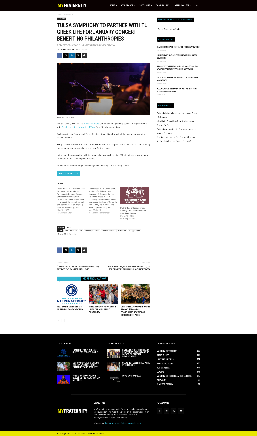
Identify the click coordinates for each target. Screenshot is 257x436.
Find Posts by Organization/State (175, 19)
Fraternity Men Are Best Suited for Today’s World (178, 47)
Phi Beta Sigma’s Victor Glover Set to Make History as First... (86, 377)
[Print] (84, 55)
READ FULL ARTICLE (68, 173)
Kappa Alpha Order (92, 231)
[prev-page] (58, 320)
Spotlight (144, 5)
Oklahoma (122, 231)
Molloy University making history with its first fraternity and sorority (177, 90)
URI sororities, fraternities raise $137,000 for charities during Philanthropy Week (129, 268)
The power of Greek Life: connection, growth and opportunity (177, 79)
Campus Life (162, 5)
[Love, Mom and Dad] (113, 379)
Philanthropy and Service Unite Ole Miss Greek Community (102, 309)
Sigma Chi (62, 234)
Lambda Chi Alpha (108, 231)
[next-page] (63, 320)
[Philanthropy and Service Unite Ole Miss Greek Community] (103, 294)
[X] (66, 55)
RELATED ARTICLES (69, 278)
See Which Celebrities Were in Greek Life (174, 141)
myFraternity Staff (66, 49)
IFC (81, 231)
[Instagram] (166, 411)
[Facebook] (59, 55)
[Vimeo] (181, 411)
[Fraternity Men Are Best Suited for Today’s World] (71, 294)
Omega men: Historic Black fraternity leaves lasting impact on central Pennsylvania (135, 353)
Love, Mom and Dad (131, 375)
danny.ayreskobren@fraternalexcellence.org (123, 423)
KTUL (69, 227)
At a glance (127, 5)
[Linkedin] (72, 55)
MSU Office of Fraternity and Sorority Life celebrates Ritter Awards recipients (133, 210)
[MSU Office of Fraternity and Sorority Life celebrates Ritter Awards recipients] (134, 195)
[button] (197, 5)
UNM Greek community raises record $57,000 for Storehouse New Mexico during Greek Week (177, 67)
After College (182, 5)
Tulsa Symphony (92, 123)
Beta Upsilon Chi (71, 231)
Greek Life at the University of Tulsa (78, 127)
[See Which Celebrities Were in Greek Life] (113, 366)
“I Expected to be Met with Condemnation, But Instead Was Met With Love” (78, 268)
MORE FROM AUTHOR (94, 278)
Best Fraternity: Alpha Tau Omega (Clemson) (176, 137)
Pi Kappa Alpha (134, 231)
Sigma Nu (72, 234)
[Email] (78, 55)
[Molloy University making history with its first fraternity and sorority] (63, 366)
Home (112, 5)
